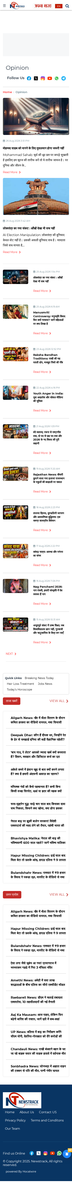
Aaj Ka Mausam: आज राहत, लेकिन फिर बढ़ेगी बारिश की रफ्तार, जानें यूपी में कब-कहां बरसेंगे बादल (37, 1016)
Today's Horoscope (19, 689)
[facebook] (29, 80)
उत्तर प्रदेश (12, 894)
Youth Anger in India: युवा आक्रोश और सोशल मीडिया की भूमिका (48, 397)
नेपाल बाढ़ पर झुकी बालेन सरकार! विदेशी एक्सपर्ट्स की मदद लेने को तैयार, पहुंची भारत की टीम (37, 823)
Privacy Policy (15, 1120)
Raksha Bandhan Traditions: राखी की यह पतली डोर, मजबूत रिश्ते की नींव (48, 358)
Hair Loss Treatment (20, 684)
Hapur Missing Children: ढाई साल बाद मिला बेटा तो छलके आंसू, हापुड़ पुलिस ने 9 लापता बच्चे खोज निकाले (38, 857)
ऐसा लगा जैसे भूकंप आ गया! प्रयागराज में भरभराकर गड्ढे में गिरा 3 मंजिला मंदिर (33, 965)
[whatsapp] (56, 80)
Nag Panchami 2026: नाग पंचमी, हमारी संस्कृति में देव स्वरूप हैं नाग (47, 590)
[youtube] (49, 80)
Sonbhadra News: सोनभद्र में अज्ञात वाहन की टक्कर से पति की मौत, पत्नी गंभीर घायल (38, 1068)
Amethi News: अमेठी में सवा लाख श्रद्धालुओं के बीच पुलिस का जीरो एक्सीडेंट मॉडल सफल (38, 982)
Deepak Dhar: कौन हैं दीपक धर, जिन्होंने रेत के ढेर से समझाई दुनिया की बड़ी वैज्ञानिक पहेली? (38, 737)
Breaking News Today (39, 678)
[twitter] (36, 80)
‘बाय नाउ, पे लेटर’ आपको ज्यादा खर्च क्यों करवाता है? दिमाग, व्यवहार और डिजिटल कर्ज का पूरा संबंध (38, 754)
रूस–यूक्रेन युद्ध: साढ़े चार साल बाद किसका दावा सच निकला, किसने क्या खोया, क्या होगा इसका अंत (38, 806)
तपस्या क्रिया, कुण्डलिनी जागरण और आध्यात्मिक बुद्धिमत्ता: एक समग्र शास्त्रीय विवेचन (48, 516)
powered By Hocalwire (21, 1171)
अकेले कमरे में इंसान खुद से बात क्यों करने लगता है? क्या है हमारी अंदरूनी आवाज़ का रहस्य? (37, 771)
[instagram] (43, 80)
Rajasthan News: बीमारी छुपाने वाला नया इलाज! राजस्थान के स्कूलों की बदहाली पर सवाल (49, 478)
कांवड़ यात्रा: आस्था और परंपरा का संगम (48, 553)
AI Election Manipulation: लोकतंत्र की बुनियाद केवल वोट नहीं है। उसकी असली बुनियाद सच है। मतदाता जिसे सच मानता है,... (34, 240)
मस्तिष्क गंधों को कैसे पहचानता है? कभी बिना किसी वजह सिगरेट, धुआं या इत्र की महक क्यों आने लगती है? (36, 788)
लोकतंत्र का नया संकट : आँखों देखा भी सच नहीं (29, 228)
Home (7, 92)
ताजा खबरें (11, 701)
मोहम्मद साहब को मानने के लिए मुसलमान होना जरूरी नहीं (33, 148)
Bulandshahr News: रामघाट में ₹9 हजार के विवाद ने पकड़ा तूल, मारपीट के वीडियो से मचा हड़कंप (38, 874)
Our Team (12, 1128)
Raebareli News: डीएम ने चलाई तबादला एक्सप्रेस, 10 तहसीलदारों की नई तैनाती (37, 999)
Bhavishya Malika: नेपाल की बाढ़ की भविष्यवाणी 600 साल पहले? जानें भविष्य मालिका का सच (38, 840)
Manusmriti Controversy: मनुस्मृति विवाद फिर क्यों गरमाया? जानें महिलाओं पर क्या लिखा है (49, 318)
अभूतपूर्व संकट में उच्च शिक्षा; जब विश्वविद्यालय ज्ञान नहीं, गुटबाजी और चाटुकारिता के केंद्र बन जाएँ (48, 629)
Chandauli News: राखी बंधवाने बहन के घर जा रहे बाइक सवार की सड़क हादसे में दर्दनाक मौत (38, 1051)
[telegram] (63, 80)
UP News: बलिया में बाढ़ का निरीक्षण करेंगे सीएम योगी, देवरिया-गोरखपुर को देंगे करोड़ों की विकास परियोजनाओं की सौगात (36, 1034)
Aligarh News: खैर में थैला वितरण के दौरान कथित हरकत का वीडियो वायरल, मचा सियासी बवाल (38, 720)
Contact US (48, 1112)
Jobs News (45, 684)
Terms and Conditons (47, 1120)
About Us (27, 1112)
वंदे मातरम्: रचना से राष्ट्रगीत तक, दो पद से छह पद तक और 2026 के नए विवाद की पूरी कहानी (47, 437)
